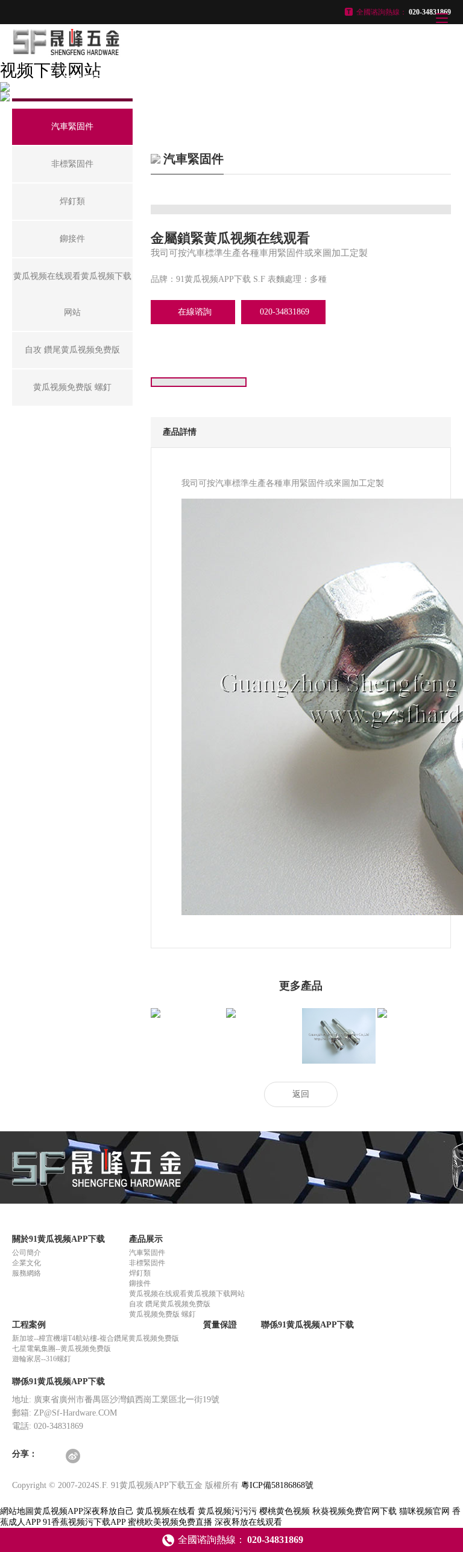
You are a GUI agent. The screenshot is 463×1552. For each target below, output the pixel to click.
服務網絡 (26, 1273)
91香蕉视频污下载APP (84, 1522)
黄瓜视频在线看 (165, 1511)
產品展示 (146, 1239)
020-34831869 (284, 311)
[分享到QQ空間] (51, 1457)
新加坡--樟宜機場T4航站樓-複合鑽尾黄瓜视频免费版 (95, 1338)
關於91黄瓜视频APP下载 (58, 1239)
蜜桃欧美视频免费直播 (170, 1522)
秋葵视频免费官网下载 (354, 1511)
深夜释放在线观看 (248, 1522)
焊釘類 (140, 1273)
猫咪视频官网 (424, 1511)
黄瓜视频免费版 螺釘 (162, 1314)
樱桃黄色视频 (284, 1511)
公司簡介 (26, 1252)
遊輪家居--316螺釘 (41, 1359)
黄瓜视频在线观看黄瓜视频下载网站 (187, 1293)
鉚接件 (140, 1283)
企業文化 (26, 1263)
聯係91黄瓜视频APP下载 (307, 1324)
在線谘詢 (195, 311)
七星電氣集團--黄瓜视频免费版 (61, 1348)
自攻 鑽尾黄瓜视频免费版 (169, 1304)
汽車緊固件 (147, 1252)
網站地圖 (17, 1511)
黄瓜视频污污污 (227, 1511)
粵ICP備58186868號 (277, 1485)
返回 (300, 1094)
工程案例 (29, 1324)
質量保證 (220, 1324)
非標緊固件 (147, 1263)
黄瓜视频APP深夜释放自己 (84, 1511)
